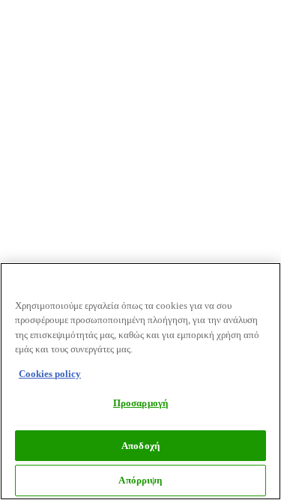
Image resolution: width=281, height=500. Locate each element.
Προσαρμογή (140, 403)
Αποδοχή (140, 445)
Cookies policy (50, 373)
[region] (140, 381)
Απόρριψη (140, 480)
